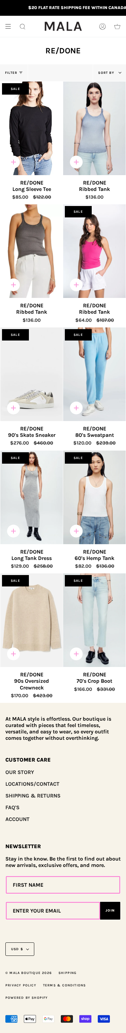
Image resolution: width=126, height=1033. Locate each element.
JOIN (110, 911)
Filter (11, 73)
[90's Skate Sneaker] (31, 374)
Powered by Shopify (26, 998)
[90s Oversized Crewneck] (31, 620)
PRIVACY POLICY (20, 985)
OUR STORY (19, 772)
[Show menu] (10, 26)
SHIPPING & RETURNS (32, 795)
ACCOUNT (17, 819)
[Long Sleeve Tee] (31, 128)
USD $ (17, 949)
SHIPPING (67, 973)
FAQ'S (12, 807)
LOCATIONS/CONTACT (32, 784)
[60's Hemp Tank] (94, 497)
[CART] (117, 26)
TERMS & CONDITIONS (64, 985)
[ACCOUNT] (102, 26)
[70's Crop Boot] (94, 620)
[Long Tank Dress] (31, 497)
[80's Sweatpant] (94, 374)
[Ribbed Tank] (94, 128)
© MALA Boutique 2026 (28, 973)
